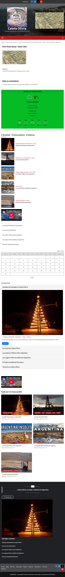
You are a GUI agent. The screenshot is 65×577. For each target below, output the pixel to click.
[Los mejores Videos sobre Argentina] (7, 173)
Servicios (12, 566)
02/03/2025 (42, 448)
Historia (33, 158)
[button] (2, 38)
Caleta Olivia (17, 28)
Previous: (15, 70)
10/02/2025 (11, 476)
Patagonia (17, 172)
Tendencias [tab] (31, 135)
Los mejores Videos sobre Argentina (24, 174)
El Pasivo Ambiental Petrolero (23, 202)
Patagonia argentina (24, 172)
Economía (19, 566)
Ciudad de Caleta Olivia (20, 143)
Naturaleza (37, 566)
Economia (27, 200)
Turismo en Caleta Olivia (10, 367)
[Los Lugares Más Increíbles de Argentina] (7, 187)
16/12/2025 (43, 419)
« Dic (32, 277)
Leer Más (5, 343)
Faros (22, 158)
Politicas (3, 568)
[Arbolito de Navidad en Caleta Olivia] (7, 144)
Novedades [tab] (6, 135)
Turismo (35, 143)
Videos (34, 172)
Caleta (5, 448)
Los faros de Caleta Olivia (22, 160)
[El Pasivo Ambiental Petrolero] (7, 201)
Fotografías (27, 143)
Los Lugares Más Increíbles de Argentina (26, 188)
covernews (44, 574)
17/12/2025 (11, 419)
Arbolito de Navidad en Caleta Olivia (24, 145)
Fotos (31, 143)
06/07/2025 (10, 448)
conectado (19, 84)
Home (3, 566)
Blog (7, 566)
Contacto (44, 566)
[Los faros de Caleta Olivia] (7, 158)
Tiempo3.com (35, 130)
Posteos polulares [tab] (18, 135)
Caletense (6, 419)
